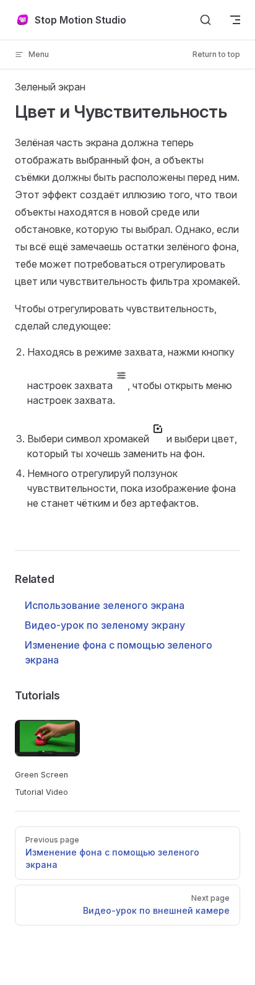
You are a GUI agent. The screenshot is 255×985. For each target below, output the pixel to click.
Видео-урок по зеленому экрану (105, 625)
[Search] (205, 20)
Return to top (216, 54)
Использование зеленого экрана (104, 605)
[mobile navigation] (235, 20)
